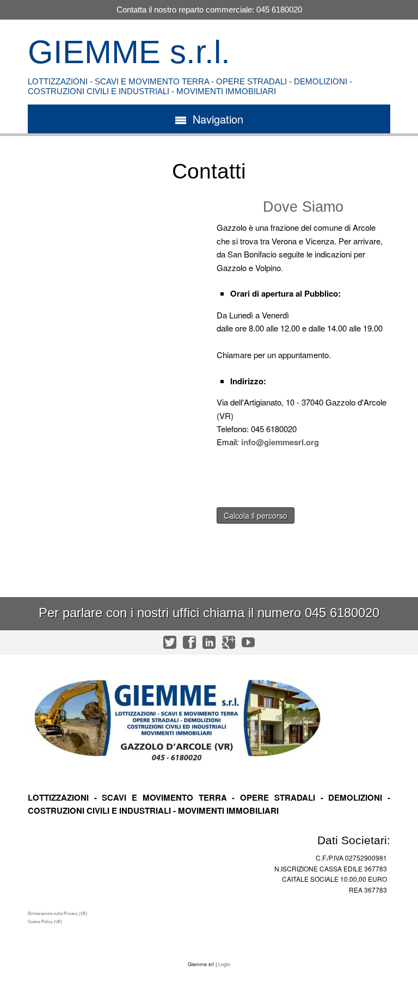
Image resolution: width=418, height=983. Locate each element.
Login (224, 964)
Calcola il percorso (255, 515)
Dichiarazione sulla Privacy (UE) (58, 913)
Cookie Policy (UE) (45, 921)
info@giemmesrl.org (280, 442)
